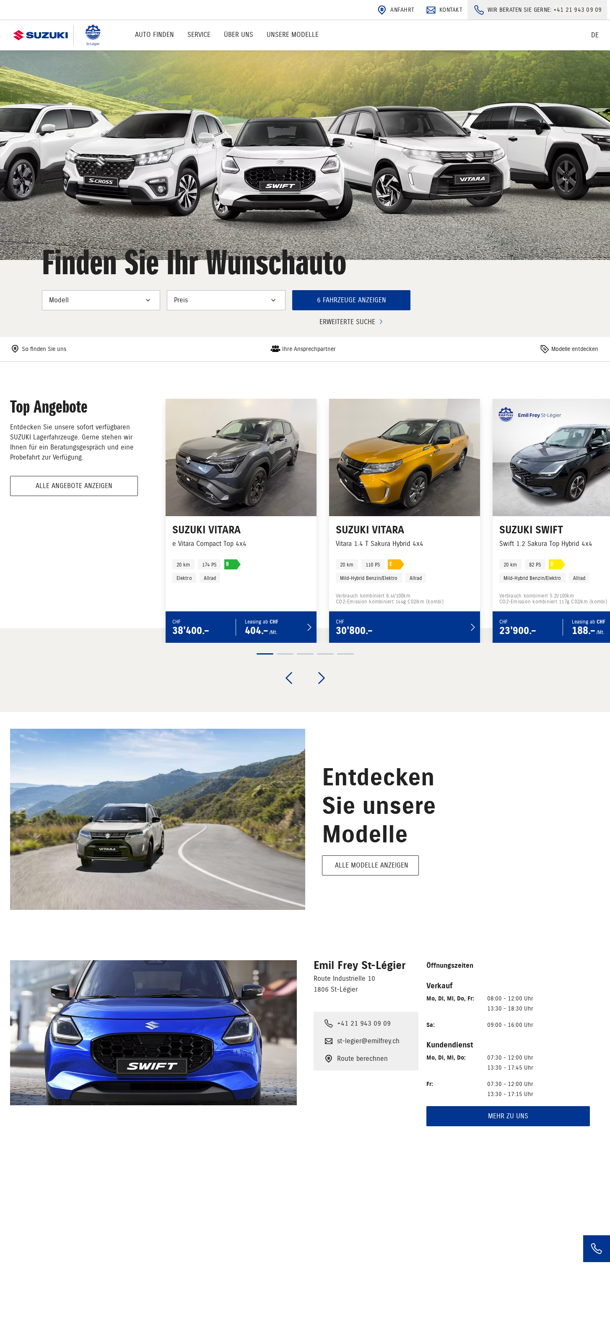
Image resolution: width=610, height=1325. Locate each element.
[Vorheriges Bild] (289, 678)
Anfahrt (402, 9)
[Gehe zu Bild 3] (305, 654)
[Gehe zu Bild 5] (345, 654)
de (595, 35)
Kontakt (450, 9)
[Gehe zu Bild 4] (325, 654)
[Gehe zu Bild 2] (285, 654)
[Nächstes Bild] (321, 678)
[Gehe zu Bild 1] (265, 654)
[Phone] (596, 1248)
